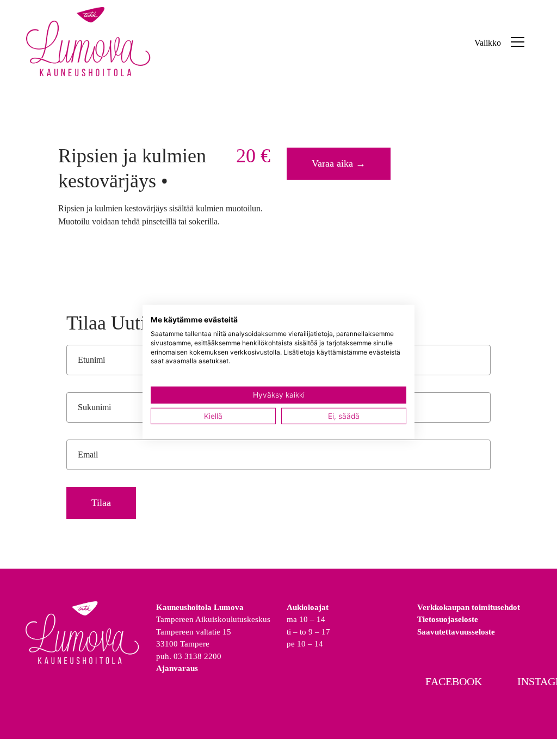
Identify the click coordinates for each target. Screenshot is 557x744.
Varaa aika (339, 163)
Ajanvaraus (177, 668)
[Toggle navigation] (517, 41)
